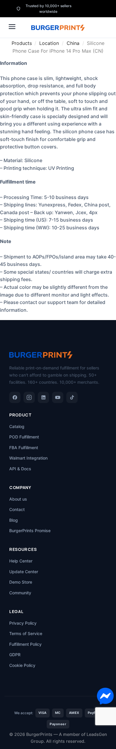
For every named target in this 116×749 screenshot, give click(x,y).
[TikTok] (72, 397)
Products (22, 43)
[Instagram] (29, 397)
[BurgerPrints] (58, 27)
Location (49, 43)
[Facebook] (15, 397)
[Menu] (12, 26)
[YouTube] (57, 397)
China (73, 43)
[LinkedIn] (43, 397)
